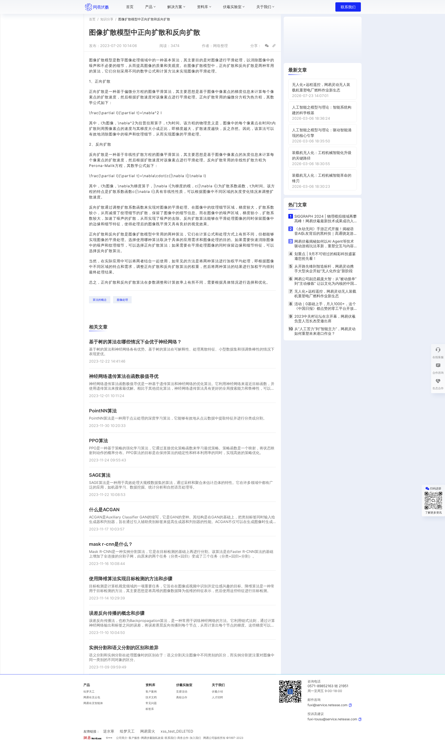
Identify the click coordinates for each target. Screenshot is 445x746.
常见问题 (151, 703)
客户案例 (151, 691)
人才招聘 (217, 697)
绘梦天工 (89, 691)
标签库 (150, 709)
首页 (92, 19)
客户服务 (134, 738)
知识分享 (106, 19)
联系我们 (348, 7)
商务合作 (182, 738)
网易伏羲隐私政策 (152, 738)
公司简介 (121, 738)
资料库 (150, 685)
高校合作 (181, 697)
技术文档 (151, 697)
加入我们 (195, 738)
